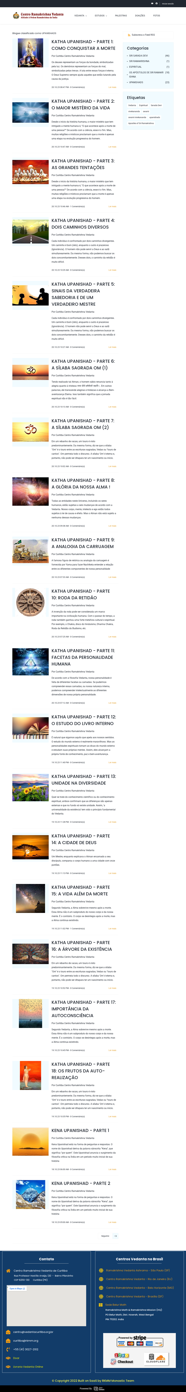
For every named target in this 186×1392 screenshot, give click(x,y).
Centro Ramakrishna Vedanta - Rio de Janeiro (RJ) (139, 1279)
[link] (139, 1335)
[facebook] (157, 4)
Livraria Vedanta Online (28, 1367)
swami (146, 111)
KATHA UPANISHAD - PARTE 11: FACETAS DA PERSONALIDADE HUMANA (83, 657)
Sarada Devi (156, 105)
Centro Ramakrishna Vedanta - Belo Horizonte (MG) (140, 1288)
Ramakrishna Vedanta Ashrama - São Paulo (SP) (138, 1270)
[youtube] (152, 4)
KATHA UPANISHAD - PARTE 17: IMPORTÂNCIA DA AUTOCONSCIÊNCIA (84, 1009)
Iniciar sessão (168, 4)
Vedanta (132, 105)
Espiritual (143, 105)
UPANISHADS (136, 82)
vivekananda (134, 111)
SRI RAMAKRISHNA (139, 61)
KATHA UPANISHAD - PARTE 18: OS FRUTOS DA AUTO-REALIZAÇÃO (81, 1071)
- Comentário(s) (77, 87)
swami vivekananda (137, 117)
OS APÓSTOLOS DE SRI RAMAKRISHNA (146, 74)
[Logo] (38, 15)
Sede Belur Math (115, 1305)
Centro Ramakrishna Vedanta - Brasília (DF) (134, 1296)
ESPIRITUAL (135, 66)
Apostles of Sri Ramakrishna (141, 123)
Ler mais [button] (112, 87)
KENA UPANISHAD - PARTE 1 (80, 1130)
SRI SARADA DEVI (138, 55)
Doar (16, 1358)
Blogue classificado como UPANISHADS (34, 33)
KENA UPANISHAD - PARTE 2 (81, 1183)
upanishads (154, 117)
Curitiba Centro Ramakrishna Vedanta (75, 56)
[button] (108, 1236)
